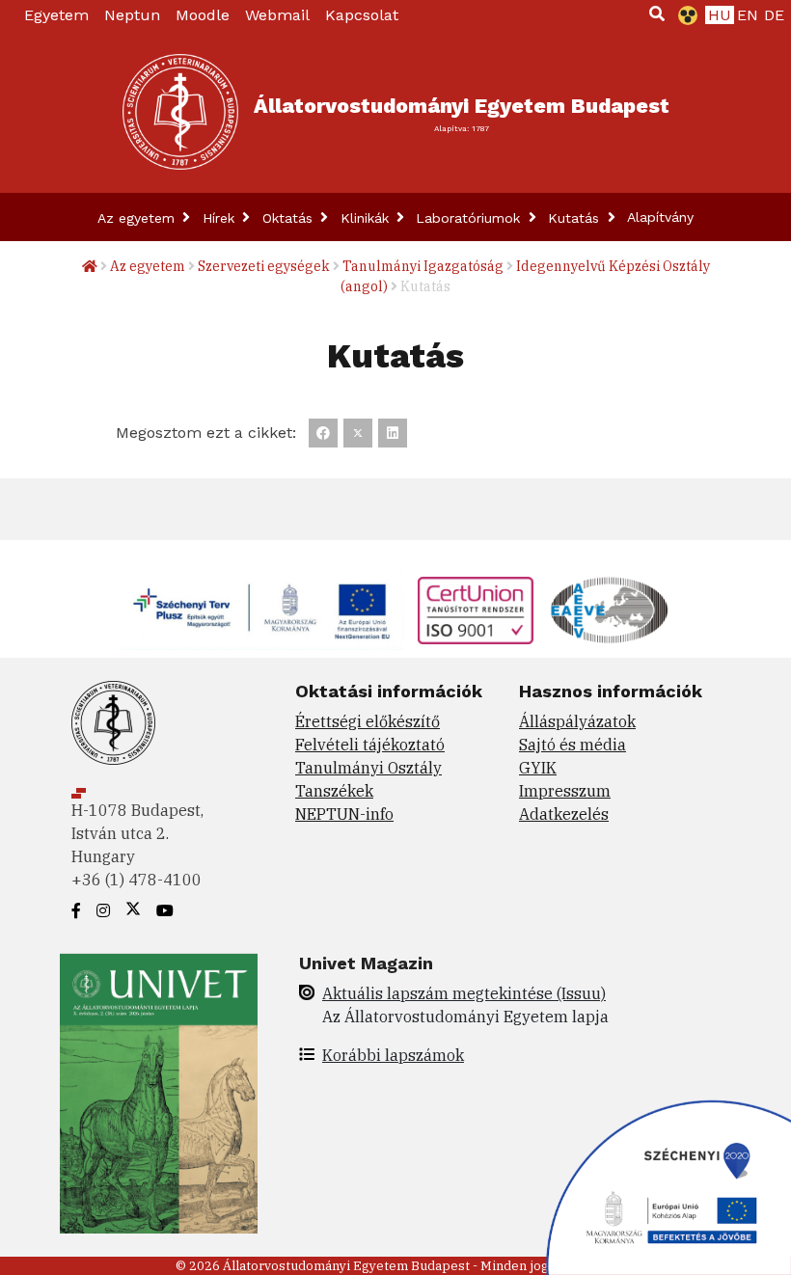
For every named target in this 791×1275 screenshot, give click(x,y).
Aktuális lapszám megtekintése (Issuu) (464, 993)
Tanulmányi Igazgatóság (423, 266)
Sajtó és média (572, 744)
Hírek (221, 218)
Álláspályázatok (577, 721)
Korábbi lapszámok (393, 1055)
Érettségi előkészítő (367, 721)
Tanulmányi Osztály (368, 767)
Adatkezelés (564, 814)
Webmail (277, 15)
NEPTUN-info (344, 814)
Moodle (203, 15)
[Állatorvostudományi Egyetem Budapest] (180, 112)
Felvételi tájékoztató (370, 744)
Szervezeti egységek (264, 266)
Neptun (132, 15)
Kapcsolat (361, 15)
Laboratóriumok (470, 218)
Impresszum (565, 790)
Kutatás (576, 218)
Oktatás (289, 218)
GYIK (538, 767)
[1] (656, 13)
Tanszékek (334, 790)
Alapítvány (660, 217)
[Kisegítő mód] (683, 15)
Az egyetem (138, 218)
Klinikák (367, 218)
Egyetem (56, 15)
